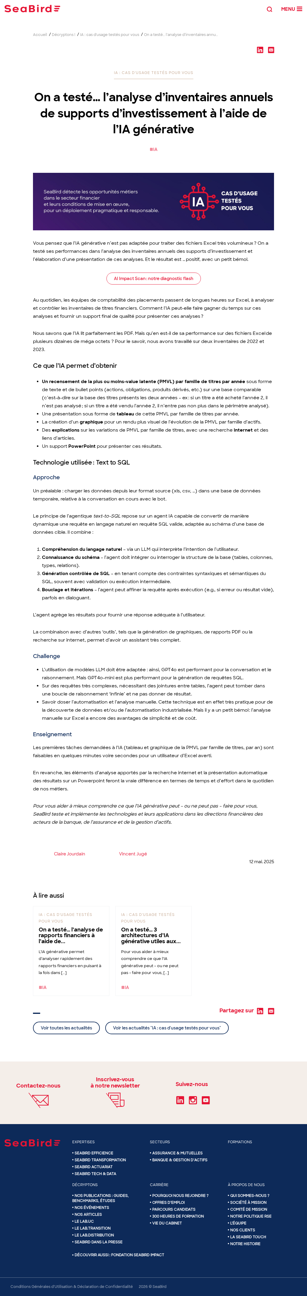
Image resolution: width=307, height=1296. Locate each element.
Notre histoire (245, 1243)
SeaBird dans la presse (99, 1242)
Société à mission (248, 1202)
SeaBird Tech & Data (95, 1173)
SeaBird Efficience (94, 1153)
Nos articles (88, 1214)
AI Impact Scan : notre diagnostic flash (153, 278)
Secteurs (160, 1142)
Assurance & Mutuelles (177, 1153)
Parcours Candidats (173, 1209)
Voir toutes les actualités (66, 1028)
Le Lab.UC (84, 1221)
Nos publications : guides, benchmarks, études (100, 1198)
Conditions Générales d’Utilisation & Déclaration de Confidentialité (71, 1286)
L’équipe (238, 1223)
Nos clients (242, 1230)
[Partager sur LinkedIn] (260, 50)
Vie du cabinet (167, 1223)
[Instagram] (193, 1102)
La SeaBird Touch (248, 1237)
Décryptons (85, 1184)
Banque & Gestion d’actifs (179, 1160)
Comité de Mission (248, 1209)
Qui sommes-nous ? (250, 1195)
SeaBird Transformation (100, 1160)
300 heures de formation (178, 1216)
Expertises (83, 1142)
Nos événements (92, 1207)
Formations (240, 1142)
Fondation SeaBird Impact (137, 1255)
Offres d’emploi (168, 1202)
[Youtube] (206, 1102)
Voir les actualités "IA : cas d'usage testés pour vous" (167, 1028)
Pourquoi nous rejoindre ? (180, 1195)
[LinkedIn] (180, 1102)
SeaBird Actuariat (94, 1167)
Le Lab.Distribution (94, 1235)
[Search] (269, 8)
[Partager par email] (271, 50)
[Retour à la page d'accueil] (32, 8)
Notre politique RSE (251, 1216)
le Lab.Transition (93, 1228)
